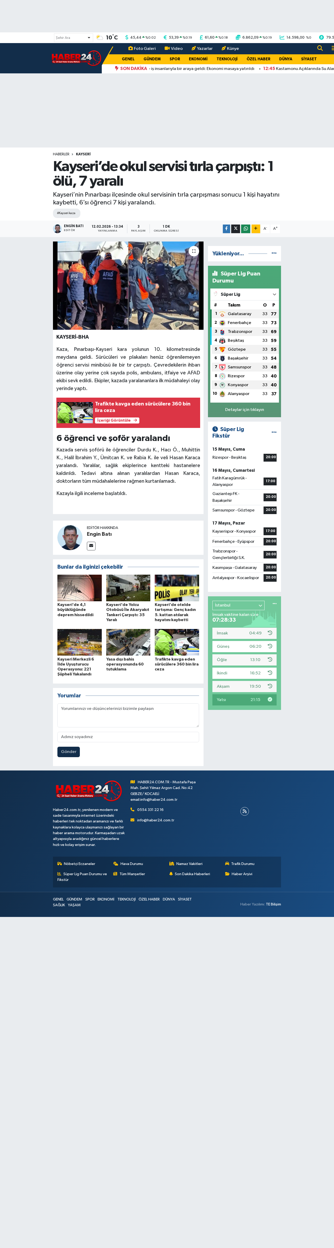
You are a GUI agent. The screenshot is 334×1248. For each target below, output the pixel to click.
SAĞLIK (59, 905)
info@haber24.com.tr (155, 820)
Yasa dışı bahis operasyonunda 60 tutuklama (125, 664)
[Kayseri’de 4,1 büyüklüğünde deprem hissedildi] (79, 588)
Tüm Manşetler (132, 874)
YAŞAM (74, 905)
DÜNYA (285, 59)
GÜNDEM (152, 59)
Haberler (61, 154)
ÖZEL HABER (258, 59)
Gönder (68, 752)
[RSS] (244, 811)
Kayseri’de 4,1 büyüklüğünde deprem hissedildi (75, 610)
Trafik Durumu (242, 864)
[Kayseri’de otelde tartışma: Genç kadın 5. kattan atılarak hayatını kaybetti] (177, 588)
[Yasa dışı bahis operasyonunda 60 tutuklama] (128, 642)
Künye (233, 48)
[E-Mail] (91, 546)
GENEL (128, 59)
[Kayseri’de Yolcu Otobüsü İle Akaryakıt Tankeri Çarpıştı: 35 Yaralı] (128, 588)
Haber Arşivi (242, 874)
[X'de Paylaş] (235, 229)
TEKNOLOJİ (227, 59)
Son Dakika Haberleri (192, 874)
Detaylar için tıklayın (244, 410)
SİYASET (309, 59)
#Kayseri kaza (66, 213)
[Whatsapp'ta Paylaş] (245, 229)
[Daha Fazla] (256, 229)
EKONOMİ (198, 59)
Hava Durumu (132, 864)
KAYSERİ (83, 154)
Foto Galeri (145, 48)
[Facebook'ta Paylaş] (226, 229)
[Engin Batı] (69, 537)
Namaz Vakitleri (189, 864)
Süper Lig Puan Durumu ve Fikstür (82, 877)
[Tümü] (274, 253)
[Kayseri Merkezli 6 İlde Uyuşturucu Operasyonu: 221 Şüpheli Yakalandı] (79, 642)
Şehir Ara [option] (63, 38)
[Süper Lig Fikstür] (274, 432)
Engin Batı (99, 534)
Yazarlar (205, 48)
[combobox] (73, 37)
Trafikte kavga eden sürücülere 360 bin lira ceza (177, 664)
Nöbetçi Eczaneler (79, 864)
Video (177, 48)
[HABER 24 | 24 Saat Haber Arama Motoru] (77, 58)
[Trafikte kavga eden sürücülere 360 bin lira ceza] (177, 642)
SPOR (175, 59)
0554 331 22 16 (150, 810)
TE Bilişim (273, 904)
